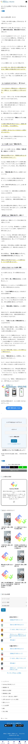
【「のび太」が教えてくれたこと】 (18, 629)
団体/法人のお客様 (7, 690)
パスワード (14, 429)
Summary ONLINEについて (9, 684)
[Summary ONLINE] (7, 1)
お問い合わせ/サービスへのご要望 (10, 699)
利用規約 (9, 733)
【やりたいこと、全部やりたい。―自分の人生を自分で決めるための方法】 (18, 636)
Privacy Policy (22, 733)
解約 (4, 708)
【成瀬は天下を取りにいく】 (16, 619)
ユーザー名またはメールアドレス (14, 422)
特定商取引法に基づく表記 (14, 735)
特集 (3, 460)
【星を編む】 (13, 640)
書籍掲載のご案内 (7, 693)
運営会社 (5, 733)
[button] (5, 467)
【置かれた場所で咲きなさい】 (17, 624)
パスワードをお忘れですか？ (14, 444)
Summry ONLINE (14, 488)
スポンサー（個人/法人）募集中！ (10, 696)
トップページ (6, 681)
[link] (14, 502)
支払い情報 (5, 711)
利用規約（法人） (15, 733)
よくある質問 (6, 705)
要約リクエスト (6, 702)
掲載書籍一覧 (6, 687)
